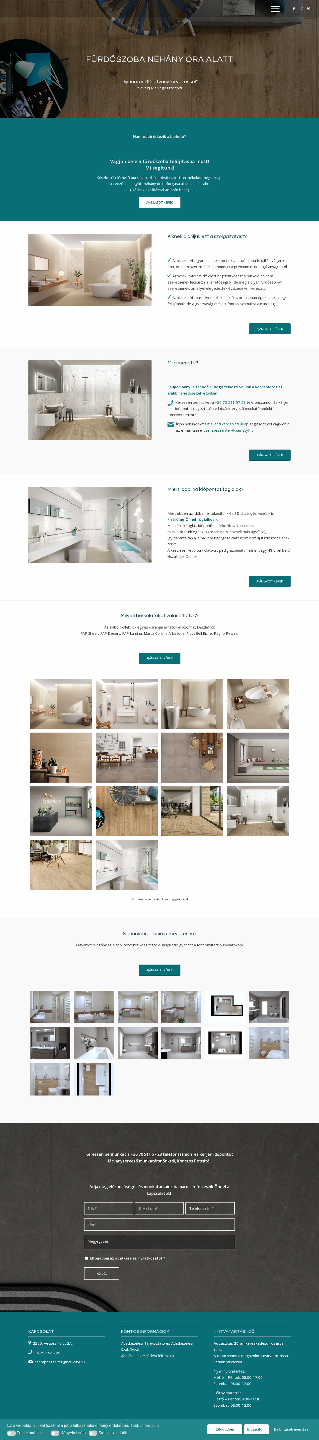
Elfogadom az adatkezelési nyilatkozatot (127, 1258)
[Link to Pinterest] (309, 8)
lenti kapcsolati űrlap (231, 423)
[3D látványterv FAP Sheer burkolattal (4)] (138, 1007)
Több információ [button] (144, 1425)
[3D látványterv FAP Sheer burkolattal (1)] (50, 1007)
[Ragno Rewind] (127, 758)
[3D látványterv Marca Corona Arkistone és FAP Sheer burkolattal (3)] (138, 1043)
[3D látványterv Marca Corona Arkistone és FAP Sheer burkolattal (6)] (94, 1043)
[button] (11, 1433)
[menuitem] (274, 8)
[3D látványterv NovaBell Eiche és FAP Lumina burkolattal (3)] (50, 1079)
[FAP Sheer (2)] (127, 704)
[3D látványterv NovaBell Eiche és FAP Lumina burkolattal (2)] (94, 1079)
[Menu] (274, 8)
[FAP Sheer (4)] (61, 704)
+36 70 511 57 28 (230, 402)
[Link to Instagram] (301, 8)
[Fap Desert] (192, 704)
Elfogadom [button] (225, 1429)
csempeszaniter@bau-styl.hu (228, 430)
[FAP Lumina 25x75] (127, 865)
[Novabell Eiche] (127, 811)
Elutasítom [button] (256, 1429)
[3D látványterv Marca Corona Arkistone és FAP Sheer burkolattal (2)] (181, 1043)
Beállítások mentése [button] (291, 1429)
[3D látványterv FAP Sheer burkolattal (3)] (181, 1007)
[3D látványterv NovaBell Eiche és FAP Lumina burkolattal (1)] (269, 1043)
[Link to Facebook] (294, 8)
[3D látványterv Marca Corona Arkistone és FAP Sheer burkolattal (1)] (225, 1043)
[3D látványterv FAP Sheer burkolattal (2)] (225, 1007)
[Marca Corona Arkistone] (258, 758)
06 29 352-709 (47, 1352)
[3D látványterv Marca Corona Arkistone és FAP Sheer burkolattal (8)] (269, 1007)
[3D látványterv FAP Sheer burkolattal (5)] (94, 1007)
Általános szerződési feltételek (147, 1355)
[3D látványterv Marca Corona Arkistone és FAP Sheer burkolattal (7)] (50, 1043)
